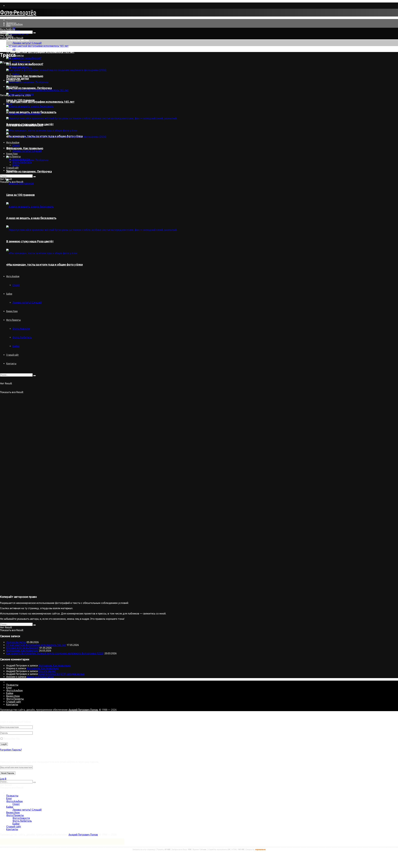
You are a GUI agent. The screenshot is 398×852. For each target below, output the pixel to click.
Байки (15, 58)
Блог (9, 18)
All (13, 49)
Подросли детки (17, 40)
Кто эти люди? (47, 671)
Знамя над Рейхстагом (40, 676)
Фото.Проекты (13, 320)
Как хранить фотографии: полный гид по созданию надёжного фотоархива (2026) (55, 653)
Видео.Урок (12, 311)
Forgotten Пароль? (11, 749)
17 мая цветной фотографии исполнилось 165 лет (40, 52)
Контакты (11, 363)
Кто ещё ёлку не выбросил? (22, 647)
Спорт (16, 804)
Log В (3, 778)
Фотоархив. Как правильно (22, 650)
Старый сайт (12, 354)
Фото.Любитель (22, 337)
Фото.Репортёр (18, 12)
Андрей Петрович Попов (83, 709)
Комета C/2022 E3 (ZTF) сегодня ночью (61, 674)
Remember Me (12, 738)
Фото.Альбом (14, 24)
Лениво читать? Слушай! (27, 43)
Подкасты (11, 22)
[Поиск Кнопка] (34, 375)
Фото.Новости (21, 328)
